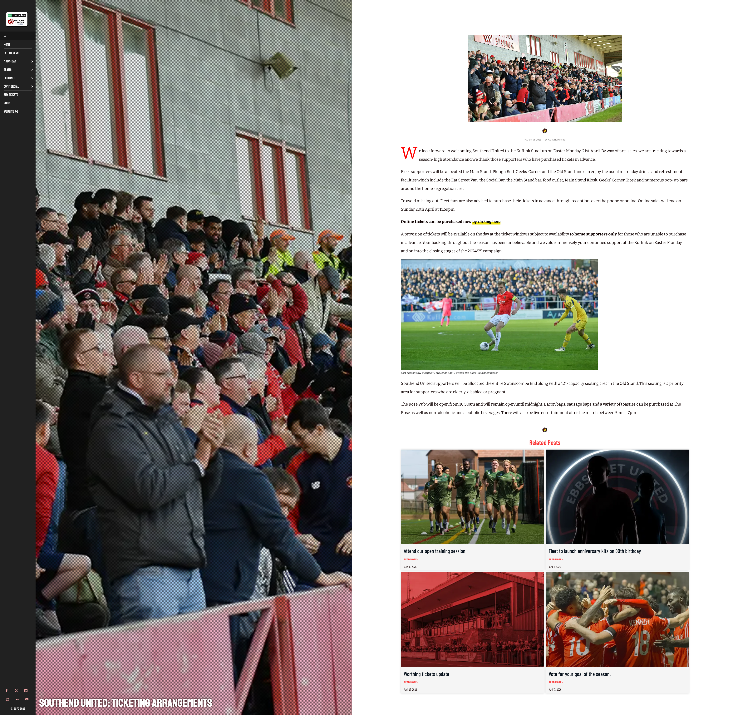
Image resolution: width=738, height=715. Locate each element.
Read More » (411, 559)
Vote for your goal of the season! (580, 674)
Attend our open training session (434, 551)
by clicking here (486, 221)
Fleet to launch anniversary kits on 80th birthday (595, 551)
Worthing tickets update (426, 674)
